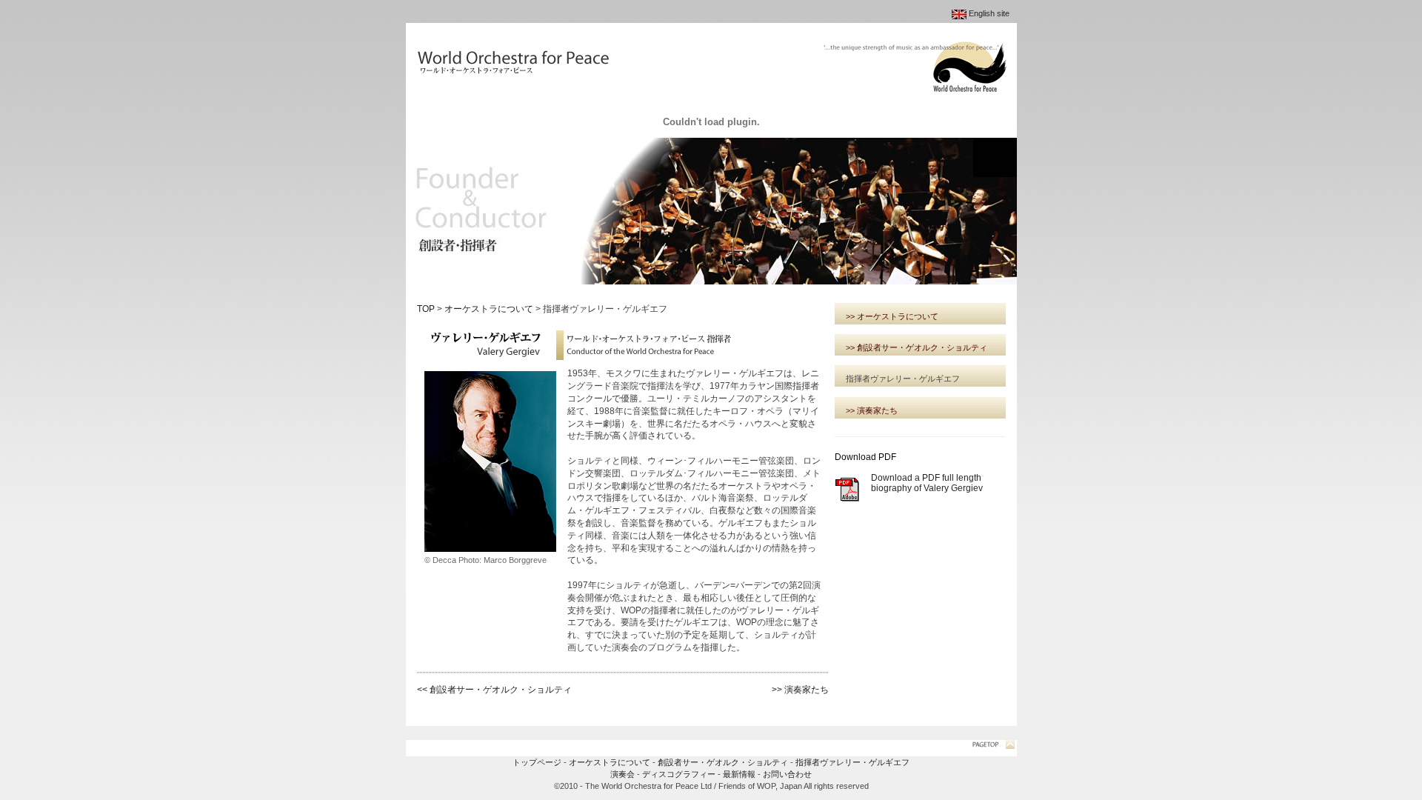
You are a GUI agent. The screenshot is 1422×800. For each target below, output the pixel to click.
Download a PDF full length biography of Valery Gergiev (927, 483)
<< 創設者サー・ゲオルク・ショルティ (494, 689)
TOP (426, 309)
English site (989, 13)
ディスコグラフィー (678, 774)
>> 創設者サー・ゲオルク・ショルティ (916, 347)
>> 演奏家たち (800, 689)
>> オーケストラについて (892, 316)
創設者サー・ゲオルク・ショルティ (723, 762)
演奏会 (622, 774)
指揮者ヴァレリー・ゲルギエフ (852, 762)
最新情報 (739, 774)
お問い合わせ (787, 774)
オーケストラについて (488, 309)
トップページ (537, 762)
